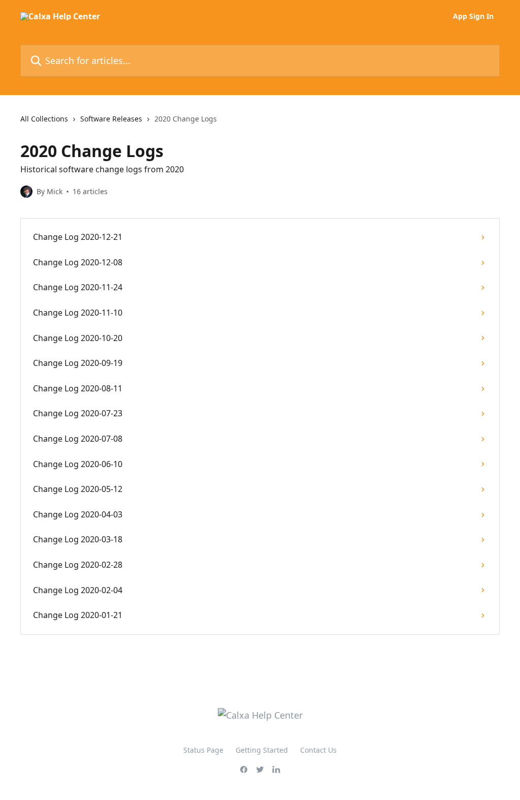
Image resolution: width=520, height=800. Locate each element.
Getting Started (262, 750)
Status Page (203, 750)
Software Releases (111, 119)
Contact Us (318, 750)
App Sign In (473, 16)
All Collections (44, 119)
